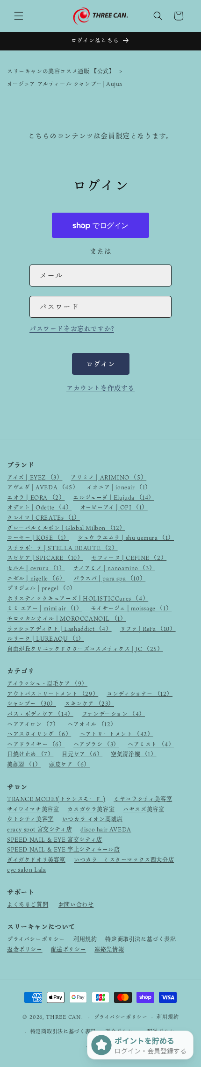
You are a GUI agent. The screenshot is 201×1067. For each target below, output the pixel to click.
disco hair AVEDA (105, 829)
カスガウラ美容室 (91, 809)
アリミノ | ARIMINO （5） (108, 477)
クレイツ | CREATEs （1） (43, 517)
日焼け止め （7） (30, 754)
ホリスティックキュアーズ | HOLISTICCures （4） (77, 598)
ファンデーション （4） (113, 713)
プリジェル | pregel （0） (41, 588)
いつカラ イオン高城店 (92, 819)
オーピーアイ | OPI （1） (114, 507)
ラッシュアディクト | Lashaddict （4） (59, 628)
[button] (18, 16)
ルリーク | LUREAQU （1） (45, 638)
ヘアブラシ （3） (96, 744)
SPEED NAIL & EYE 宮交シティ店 (54, 839)
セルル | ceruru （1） (36, 568)
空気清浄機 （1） (133, 754)
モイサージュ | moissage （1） (131, 608)
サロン (17, 787)
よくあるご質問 (27, 904)
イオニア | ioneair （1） (118, 487)
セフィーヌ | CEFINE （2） (128, 557)
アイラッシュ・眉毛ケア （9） (47, 683)
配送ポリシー (68, 949)
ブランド (20, 465)
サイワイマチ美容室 (33, 809)
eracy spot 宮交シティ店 (39, 829)
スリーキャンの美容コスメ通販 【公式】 (61, 71)
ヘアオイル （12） (91, 724)
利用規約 (85, 939)
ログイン (100, 363)
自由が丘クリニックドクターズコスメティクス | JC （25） (85, 648)
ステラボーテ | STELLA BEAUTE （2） (62, 548)
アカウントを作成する (100, 388)
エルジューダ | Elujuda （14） (113, 497)
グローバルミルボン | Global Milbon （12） (66, 527)
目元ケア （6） (82, 754)
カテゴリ (20, 671)
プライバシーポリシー (36, 939)
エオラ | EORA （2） (36, 497)
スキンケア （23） (89, 703)
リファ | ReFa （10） (148, 628)
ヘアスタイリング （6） (39, 734)
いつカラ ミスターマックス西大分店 (124, 859)
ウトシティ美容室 (30, 819)
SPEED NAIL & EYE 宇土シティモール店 (63, 849)
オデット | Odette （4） (39, 507)
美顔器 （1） (24, 764)
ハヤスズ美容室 (143, 809)
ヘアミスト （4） (151, 744)
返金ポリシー (25, 949)
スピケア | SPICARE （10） (45, 557)
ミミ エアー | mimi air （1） (44, 608)
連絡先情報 (109, 949)
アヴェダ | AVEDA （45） (42, 487)
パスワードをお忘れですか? (71, 328)
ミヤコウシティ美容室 (143, 799)
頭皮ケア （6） (69, 764)
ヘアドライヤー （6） (36, 744)
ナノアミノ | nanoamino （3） (114, 568)
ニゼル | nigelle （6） (36, 578)
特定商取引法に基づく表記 (140, 939)
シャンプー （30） (31, 703)
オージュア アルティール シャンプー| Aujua (64, 83)
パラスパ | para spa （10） (109, 578)
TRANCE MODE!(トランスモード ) (56, 799)
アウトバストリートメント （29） (52, 693)
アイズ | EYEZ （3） (34, 477)
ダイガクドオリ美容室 (36, 859)
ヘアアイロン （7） (33, 724)
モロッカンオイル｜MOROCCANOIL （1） (66, 618)
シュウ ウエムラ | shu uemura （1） (126, 537)
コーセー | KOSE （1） (38, 537)
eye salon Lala (26, 869)
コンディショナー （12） (139, 693)
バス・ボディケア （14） (40, 713)
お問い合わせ (76, 904)
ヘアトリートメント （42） (116, 734)
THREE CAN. (64, 1017)
